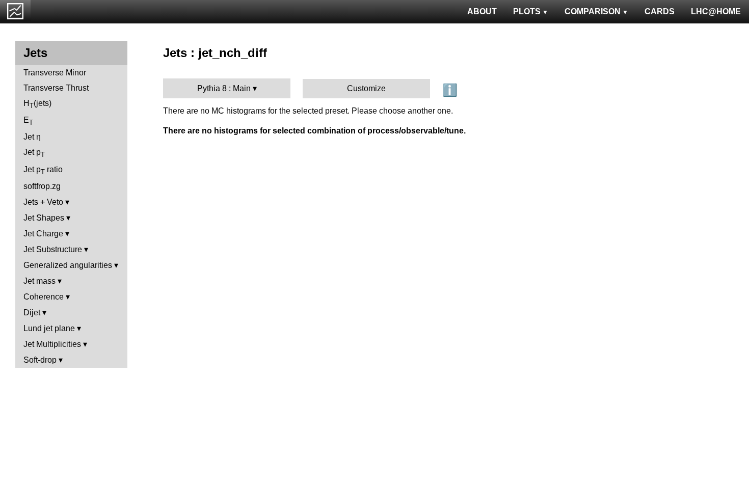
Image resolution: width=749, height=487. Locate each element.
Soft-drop (40, 360)
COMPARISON (593, 11)
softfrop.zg (42, 186)
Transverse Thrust (56, 88)
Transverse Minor (54, 72)
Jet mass (39, 281)
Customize (366, 88)
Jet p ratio (43, 170)
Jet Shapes (43, 217)
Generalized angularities (67, 265)
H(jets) (37, 104)
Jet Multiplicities (52, 344)
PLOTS (527, 11)
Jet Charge (43, 233)
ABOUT (482, 11)
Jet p (34, 153)
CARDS (660, 11)
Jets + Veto (43, 202)
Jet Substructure (52, 249)
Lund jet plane (49, 328)
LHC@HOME (716, 11)
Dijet (31, 312)
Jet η (32, 136)
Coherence (43, 296)
